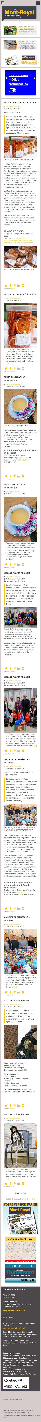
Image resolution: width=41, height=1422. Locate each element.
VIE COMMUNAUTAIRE (13, 107)
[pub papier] (20, 59)
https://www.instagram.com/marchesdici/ (19, 243)
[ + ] (7, 363)
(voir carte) (22, 238)
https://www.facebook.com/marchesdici (18, 240)
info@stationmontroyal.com (14, 1311)
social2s (12, 288)
